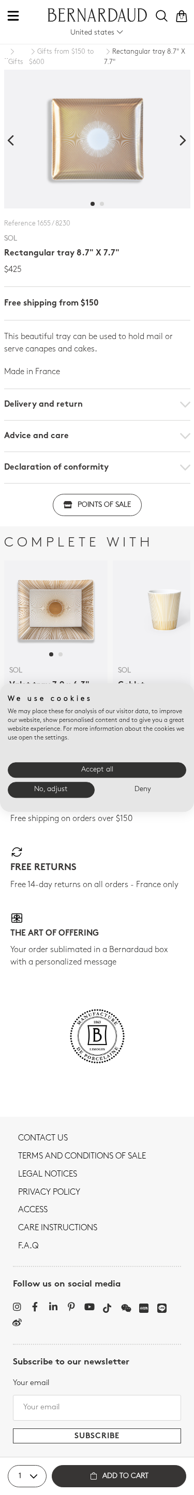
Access (33, 1210)
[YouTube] (89, 1306)
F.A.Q (28, 1246)
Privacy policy (49, 1192)
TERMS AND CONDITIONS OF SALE (82, 1156)
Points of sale (104, 505)
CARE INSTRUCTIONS (57, 1228)
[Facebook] (35, 1306)
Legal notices (47, 1174)
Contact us (43, 1138)
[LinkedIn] (53, 1306)
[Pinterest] (71, 1306)
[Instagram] (17, 1306)
